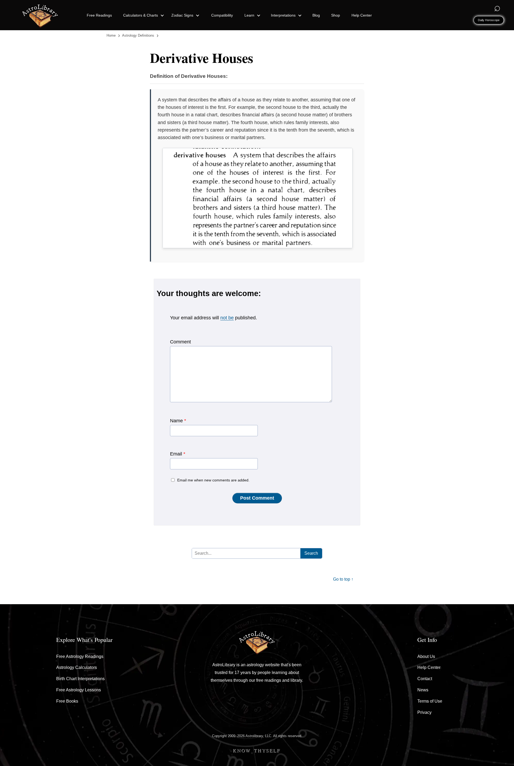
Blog (316, 15)
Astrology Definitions (138, 35)
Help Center (362, 15)
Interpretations (284, 15)
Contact (424, 678)
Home (111, 35)
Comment (180, 341)
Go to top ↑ (343, 579)
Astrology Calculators (76, 667)
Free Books (67, 701)
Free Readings (99, 15)
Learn (249, 15)
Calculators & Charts (141, 15)
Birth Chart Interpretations (80, 678)
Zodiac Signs (182, 15)
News (422, 690)
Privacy (424, 712)
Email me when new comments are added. (213, 480)
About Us (426, 656)
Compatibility (222, 15)
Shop (335, 15)
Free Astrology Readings (79, 656)
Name (178, 420)
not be (227, 317)
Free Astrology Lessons (78, 690)
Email (177, 453)
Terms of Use (429, 701)
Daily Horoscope (489, 20)
